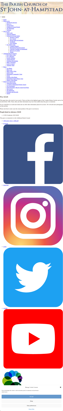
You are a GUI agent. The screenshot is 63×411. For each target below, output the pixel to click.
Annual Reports (11, 59)
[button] (60, 387)
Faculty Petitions (11, 58)
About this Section (11, 83)
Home (4, 19)
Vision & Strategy (11, 34)
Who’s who (10, 33)
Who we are (6, 31)
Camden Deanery (14, 46)
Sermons (9, 30)
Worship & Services (12, 22)
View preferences (31, 405)
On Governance (11, 86)
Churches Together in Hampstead (18, 49)
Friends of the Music (12, 77)
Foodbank (12, 41)
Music (4, 67)
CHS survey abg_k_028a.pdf (10, 120)
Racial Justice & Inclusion (16, 40)
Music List (9, 70)
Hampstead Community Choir (14, 74)
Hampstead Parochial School (17, 47)
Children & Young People (13, 27)
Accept (31, 396)
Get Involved (10, 25)
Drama (11, 52)
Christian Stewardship (12, 61)
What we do (6, 21)
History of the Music (12, 80)
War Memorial (10, 90)
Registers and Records (12, 92)
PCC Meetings (10, 56)
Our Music (9, 68)
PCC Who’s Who (11, 55)
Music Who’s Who (11, 71)
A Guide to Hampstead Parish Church (16, 84)
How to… (9, 24)
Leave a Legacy (11, 64)
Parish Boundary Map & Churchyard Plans (18, 87)
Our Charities (13, 43)
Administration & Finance (10, 53)
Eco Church (13, 39)
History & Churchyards (9, 81)
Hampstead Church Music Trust (15, 78)
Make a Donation (11, 62)
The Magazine (10, 28)
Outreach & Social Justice (13, 36)
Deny (31, 401)
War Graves (10, 89)
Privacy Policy (31, 409)
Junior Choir (10, 73)
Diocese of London (15, 50)
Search (8, 93)
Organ (8, 75)
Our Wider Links (11, 44)
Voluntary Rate (10, 65)
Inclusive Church (14, 37)
